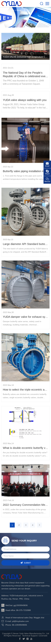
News (19, 10)
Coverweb (43, 636)
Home (11, 10)
